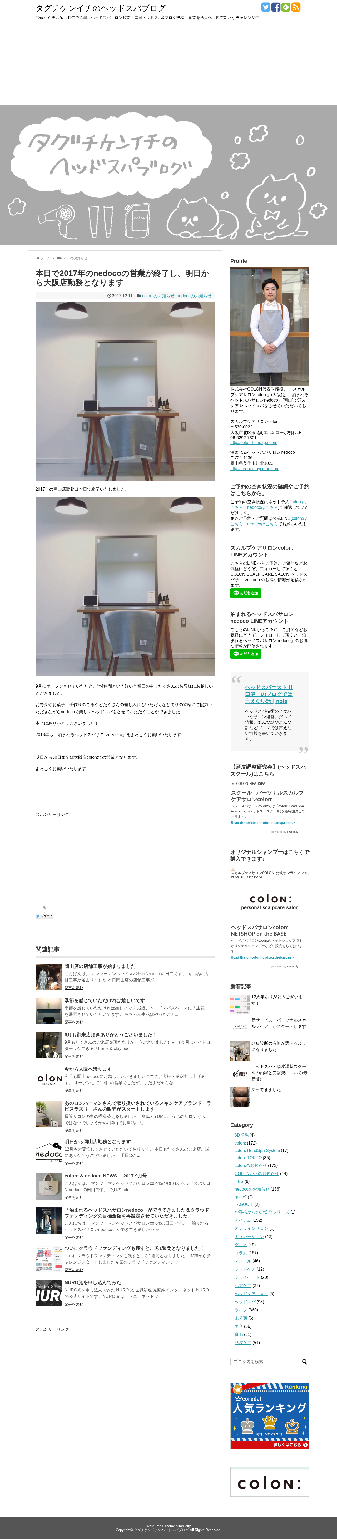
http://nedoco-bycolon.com (254, 468)
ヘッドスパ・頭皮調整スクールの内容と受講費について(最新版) (279, 1072)
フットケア (245, 1269)
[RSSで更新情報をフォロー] (295, 9)
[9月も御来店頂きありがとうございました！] (49, 1045)
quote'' (241, 1197)
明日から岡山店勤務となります (98, 1141)
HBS (239, 1181)
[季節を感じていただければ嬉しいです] (49, 1011)
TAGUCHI (244, 1204)
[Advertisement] (168, 66)
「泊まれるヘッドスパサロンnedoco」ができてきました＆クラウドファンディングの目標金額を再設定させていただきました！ (137, 1213)
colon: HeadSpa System (257, 1150)
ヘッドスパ (245, 1302)
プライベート (247, 1277)
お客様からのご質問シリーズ (262, 1212)
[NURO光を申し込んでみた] (49, 1293)
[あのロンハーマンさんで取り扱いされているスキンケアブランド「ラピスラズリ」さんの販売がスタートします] (49, 1114)
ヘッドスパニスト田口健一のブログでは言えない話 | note (269, 694)
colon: (240, 1143)
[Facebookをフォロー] (275, 9)
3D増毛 (242, 1135)
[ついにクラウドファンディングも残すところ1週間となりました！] (49, 1259)
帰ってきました (266, 1089)
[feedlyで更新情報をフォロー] (285, 9)
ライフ (241, 1310)
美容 (239, 1326)
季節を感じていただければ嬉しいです (105, 1000)
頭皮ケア (243, 1342)
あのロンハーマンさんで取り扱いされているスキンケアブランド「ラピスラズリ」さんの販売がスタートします (138, 1106)
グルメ (241, 1244)
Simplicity (183, 1526)
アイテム (243, 1220)
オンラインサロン (251, 1228)
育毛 (239, 1334)
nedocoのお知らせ (194, 296)
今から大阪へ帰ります (88, 1069)
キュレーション (249, 1236)
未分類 (241, 1318)
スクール (243, 1261)
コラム (241, 1253)
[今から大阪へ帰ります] (49, 1079)
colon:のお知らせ (158, 296)
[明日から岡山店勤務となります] (49, 1152)
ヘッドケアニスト (251, 1293)
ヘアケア (243, 1285)
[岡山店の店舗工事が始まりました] (49, 977)
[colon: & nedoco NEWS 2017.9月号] (49, 1186)
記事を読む (74, 988)
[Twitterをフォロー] (265, 9)
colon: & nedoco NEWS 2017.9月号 (106, 1175)
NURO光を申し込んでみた (93, 1282)
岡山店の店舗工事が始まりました (100, 966)
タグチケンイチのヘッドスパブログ (101, 8)
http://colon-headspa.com (253, 442)
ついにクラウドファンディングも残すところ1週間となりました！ (135, 1248)
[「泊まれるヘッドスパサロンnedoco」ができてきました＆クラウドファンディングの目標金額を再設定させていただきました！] (49, 1220)
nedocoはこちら (262, 507)
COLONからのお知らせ (257, 1173)
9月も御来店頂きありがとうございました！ (111, 1034)
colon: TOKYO (248, 1158)
